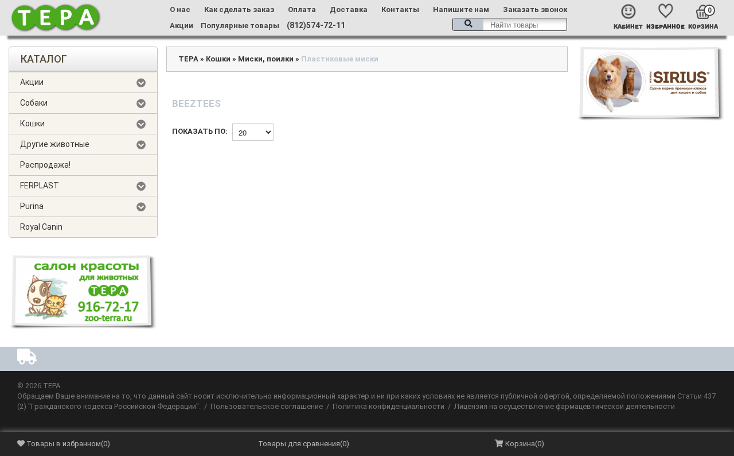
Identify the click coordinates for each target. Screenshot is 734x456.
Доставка (349, 9)
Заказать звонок (535, 9)
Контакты (400, 9)
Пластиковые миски (339, 59)
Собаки (34, 102)
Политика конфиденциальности (388, 406)
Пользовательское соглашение (266, 406)
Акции (181, 25)
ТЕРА (188, 59)
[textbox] (510, 24)
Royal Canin (41, 226)
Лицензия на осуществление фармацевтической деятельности (564, 406)
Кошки (32, 123)
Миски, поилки (266, 59)
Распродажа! (45, 164)
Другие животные (54, 144)
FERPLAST (39, 185)
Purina (32, 206)
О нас (180, 9)
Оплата (302, 9)
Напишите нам (461, 9)
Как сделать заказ (239, 9)
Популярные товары (240, 25)
